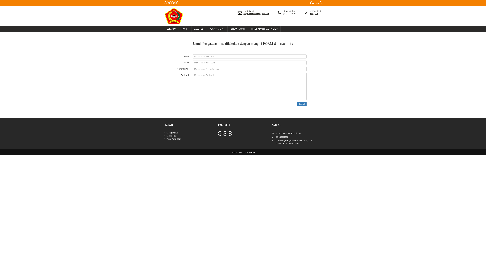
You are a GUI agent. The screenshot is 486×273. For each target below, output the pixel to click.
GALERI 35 (199, 28)
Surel (186, 62)
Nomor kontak (183, 69)
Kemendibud (171, 136)
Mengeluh (314, 13)
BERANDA (171, 28)
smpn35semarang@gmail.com (256, 13)
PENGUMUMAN (237, 28)
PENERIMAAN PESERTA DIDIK (264, 28)
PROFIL (184, 28)
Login (317, 3)
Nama (186, 56)
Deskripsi (185, 75)
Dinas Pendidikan (173, 139)
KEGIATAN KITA (217, 28)
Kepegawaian (172, 133)
